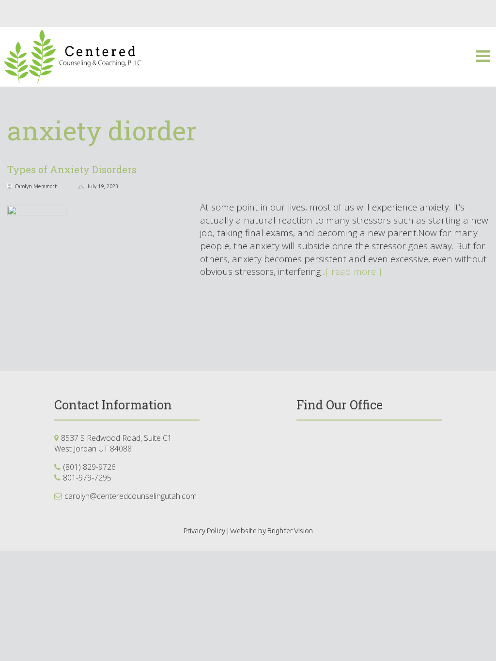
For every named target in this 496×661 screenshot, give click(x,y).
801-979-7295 (87, 477)
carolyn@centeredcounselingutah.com (130, 496)
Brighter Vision (290, 530)
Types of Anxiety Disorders (72, 169)
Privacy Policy (204, 530)
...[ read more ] (351, 271)
